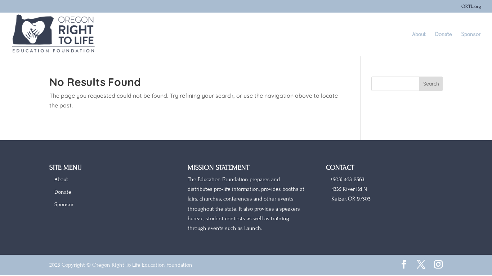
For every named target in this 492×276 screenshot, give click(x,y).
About (419, 34)
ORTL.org (471, 6)
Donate (443, 34)
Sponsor (470, 34)
